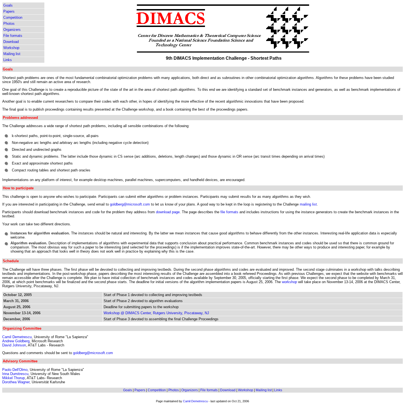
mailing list (308, 204)
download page (168, 212)
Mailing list (11, 54)
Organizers (12, 30)
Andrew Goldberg (15, 341)
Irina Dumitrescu (15, 374)
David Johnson (14, 345)
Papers (9, 11)
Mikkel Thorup (13, 378)
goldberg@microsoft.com (130, 204)
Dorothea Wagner (15, 382)
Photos (9, 23)
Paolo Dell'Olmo (15, 370)
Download (11, 42)
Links (7, 60)
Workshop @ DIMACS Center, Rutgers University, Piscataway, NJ (156, 313)
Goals (8, 5)
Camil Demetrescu (17, 337)
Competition (12, 17)
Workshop (11, 48)
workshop (289, 282)
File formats (12, 36)
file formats (229, 212)
